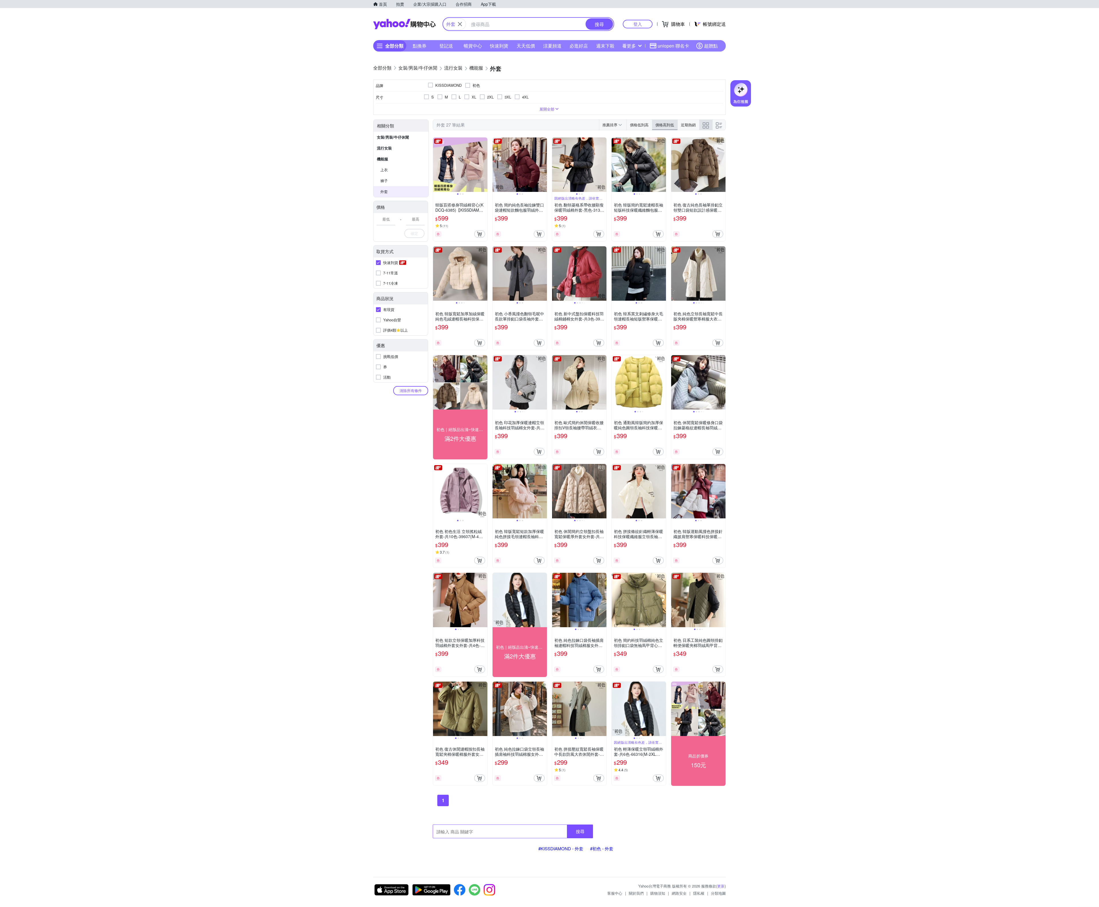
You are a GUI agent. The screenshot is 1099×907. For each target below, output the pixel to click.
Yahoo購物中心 (404, 24)
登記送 (446, 45)
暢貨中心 (473, 45)
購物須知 (657, 893)
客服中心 (614, 893)
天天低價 (526, 45)
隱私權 (698, 893)
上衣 (384, 169)
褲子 (384, 180)
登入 (637, 24)
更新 (721, 886)
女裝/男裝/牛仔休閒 (393, 137)
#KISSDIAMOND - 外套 (560, 848)
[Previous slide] (436, 165)
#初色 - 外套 (601, 848)
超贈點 (711, 45)
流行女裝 (384, 148)
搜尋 (580, 831)
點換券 (419, 45)
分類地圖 (718, 893)
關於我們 (636, 893)
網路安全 (679, 893)
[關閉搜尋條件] (459, 24)
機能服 (382, 159)
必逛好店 (579, 45)
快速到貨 (499, 45)
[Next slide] (483, 165)
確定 (414, 233)
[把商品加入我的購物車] (479, 234)
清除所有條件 (411, 390)
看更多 (629, 45)
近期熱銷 (688, 124)
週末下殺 (605, 45)
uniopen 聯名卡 (673, 45)
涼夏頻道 (552, 45)
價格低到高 (639, 124)
